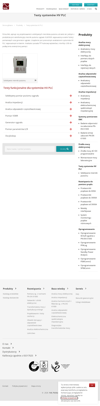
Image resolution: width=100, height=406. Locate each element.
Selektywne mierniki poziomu (15, 80)
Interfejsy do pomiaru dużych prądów (87, 58)
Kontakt (6, 347)
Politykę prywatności (69, 398)
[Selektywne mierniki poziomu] (35, 80)
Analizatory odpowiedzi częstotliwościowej (88, 83)
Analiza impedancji (87, 92)
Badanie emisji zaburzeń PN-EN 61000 (87, 136)
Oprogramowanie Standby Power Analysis (88, 252)
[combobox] (30, 149)
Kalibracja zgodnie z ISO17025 (17, 355)
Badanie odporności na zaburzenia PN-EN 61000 (89, 126)
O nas (5, 343)
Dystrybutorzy (9, 351)
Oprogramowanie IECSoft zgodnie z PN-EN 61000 (88, 236)
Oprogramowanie (87, 229)
